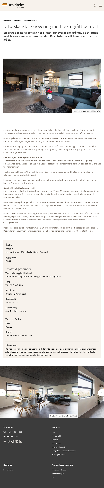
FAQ (53, 477)
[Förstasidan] (13, 5)
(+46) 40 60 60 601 (14, 432)
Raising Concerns (59, 454)
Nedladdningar (58, 473)
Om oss (56, 427)
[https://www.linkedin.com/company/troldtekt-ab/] (20, 441)
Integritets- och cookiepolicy (63, 451)
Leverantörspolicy (59, 447)
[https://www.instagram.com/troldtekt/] (4, 441)
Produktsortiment (59, 470)
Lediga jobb (56, 436)
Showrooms (8, 470)
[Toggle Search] (95, 5)
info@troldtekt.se (10, 436)
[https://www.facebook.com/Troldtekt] (8, 441)
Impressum (56, 443)
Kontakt (7, 464)
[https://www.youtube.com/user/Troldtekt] (16, 441)
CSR (53, 432)
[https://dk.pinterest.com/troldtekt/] (12, 441)
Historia (55, 439)
